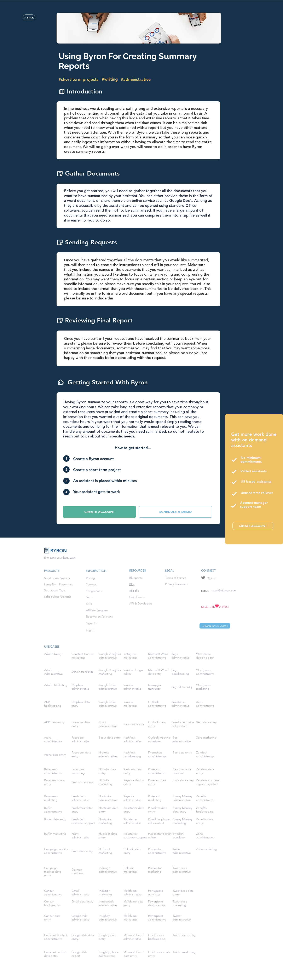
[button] (99, 512)
